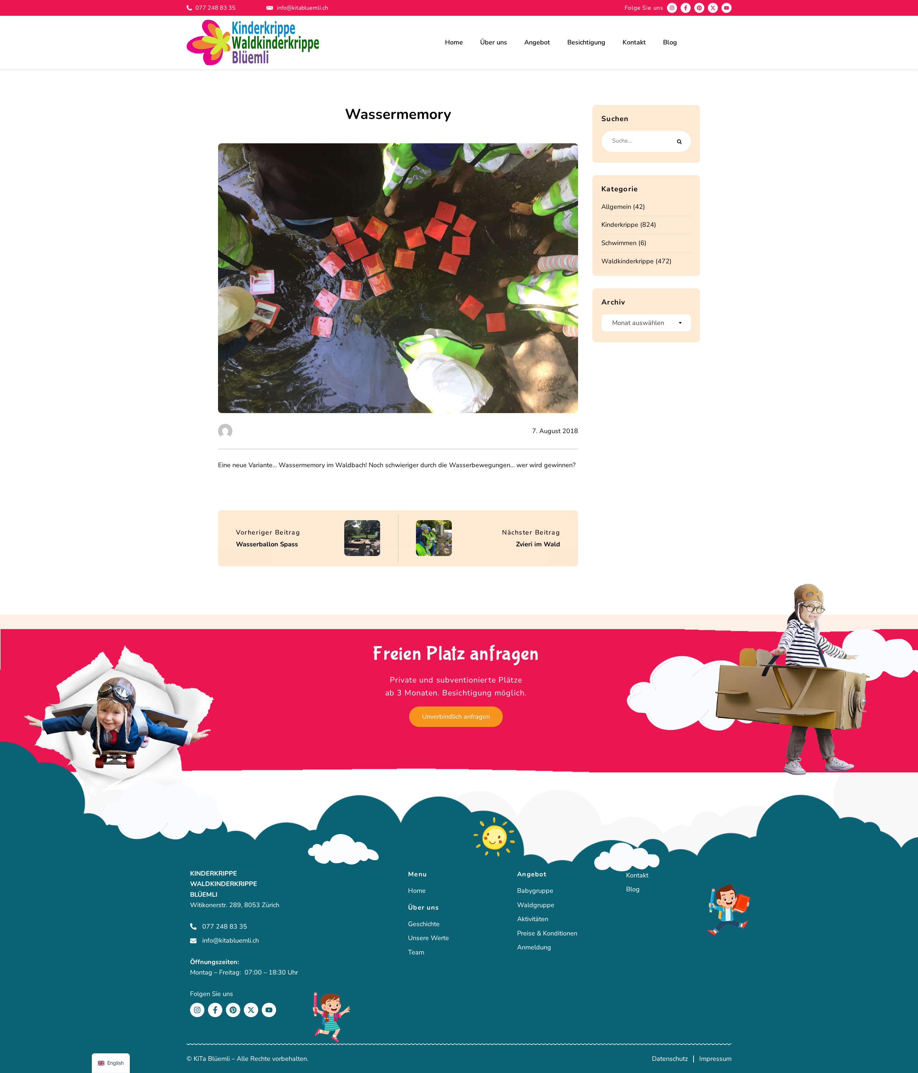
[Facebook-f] (686, 8)
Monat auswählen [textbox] (638, 322)
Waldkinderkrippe (627, 261)
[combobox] (646, 322)
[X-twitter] (713, 8)
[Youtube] (726, 8)
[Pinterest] (699, 8)
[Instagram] (672, 8)
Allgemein (616, 206)
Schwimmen (619, 243)
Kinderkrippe (619, 224)
